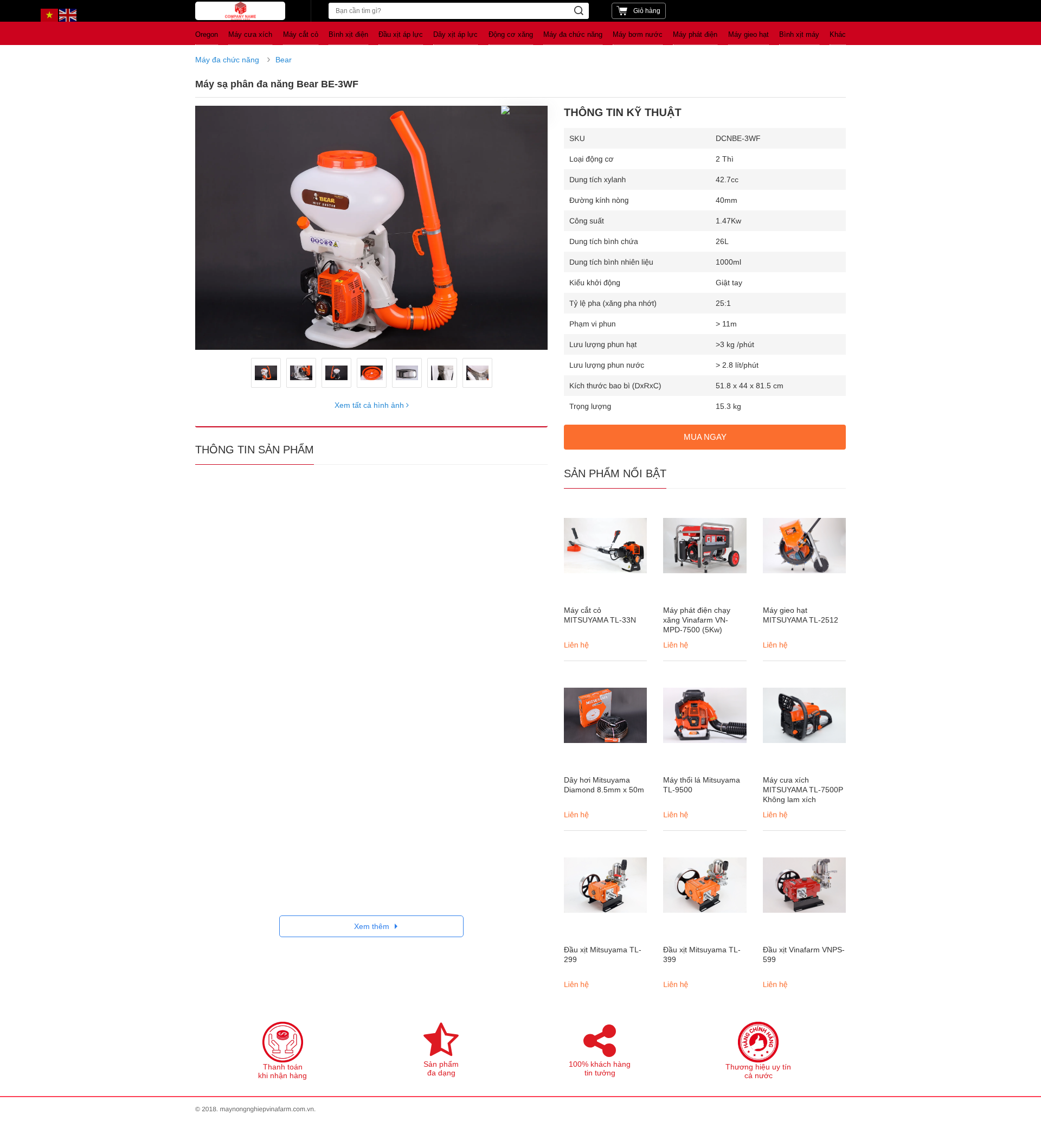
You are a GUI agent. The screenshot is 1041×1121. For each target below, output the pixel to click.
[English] (68, 14)
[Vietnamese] (50, 14)
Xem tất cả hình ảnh (370, 405)
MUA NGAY (705, 436)
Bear (283, 59)
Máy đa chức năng (227, 59)
